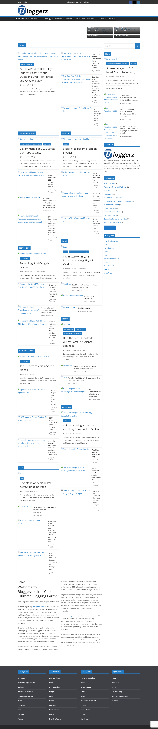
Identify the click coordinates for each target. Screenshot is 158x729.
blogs (70, 616)
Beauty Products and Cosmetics (115, 219)
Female (20, 719)
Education (34, 19)
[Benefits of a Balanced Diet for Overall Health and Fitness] (67, 369)
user (36, 157)
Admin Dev (34, 491)
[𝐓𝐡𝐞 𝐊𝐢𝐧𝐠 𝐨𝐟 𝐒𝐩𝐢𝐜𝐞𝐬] (68, 310)
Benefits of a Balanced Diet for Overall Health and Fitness (85, 367)
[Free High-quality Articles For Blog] (75, 456)
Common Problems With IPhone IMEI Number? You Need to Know (52, 330)
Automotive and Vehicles (113, 198)
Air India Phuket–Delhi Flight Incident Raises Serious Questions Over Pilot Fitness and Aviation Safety (36, 74)
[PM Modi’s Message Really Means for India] (76, 117)
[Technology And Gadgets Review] (38, 253)
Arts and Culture (72, 19)
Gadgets (52, 692)
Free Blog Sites (54, 687)
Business (58, 19)
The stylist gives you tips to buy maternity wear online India (96, 200)
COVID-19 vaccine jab (25, 696)
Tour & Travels (25, 361)
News (102, 19)
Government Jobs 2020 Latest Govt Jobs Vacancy (37, 150)
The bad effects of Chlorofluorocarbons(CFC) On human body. (50, 310)
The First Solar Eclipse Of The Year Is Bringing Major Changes (96, 498)
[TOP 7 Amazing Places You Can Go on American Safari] (32, 426)
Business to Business (25, 692)
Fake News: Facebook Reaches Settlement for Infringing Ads (53, 561)
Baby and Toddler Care (112, 212)
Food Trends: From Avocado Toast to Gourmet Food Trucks (85, 286)
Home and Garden (88, 19)
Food (65, 252)
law (22, 478)
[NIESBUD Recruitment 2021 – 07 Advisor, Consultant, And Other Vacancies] (30, 204)
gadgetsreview (40, 271)
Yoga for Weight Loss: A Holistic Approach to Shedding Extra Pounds (84, 379)
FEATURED (21, 714)
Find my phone (54, 678)
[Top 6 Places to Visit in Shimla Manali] (38, 356)
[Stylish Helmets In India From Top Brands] (76, 180)
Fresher (107, 245)
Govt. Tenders (54, 710)
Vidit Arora (37, 85)
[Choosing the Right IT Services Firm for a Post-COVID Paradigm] (32, 293)
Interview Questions (111, 241)
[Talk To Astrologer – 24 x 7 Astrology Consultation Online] (81, 414)
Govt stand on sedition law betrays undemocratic (35, 485)
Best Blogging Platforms (112, 222)
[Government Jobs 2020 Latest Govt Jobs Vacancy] (38, 139)
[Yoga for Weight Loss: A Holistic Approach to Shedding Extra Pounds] (64, 381)
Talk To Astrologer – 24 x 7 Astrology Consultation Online (81, 427)
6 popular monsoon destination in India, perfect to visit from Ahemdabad (52, 448)
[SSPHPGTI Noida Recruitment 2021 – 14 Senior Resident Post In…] (32, 183)
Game (51, 696)
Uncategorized (80, 329)
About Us (115, 683)
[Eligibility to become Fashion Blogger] (81, 139)
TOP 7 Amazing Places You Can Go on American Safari (53, 423)
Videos (106, 269)
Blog (19, 2)
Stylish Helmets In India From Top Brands (96, 177)
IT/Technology (25, 258)
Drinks (20, 701)
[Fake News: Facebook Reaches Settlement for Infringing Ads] (33, 564)
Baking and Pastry (110, 215)
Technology (47, 19)
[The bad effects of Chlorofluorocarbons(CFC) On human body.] (28, 311)
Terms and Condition (120, 696)
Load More (110, 228)
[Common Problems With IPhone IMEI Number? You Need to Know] (32, 332)
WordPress (108, 273)
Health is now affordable (89, 297)
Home (114, 678)
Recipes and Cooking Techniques (79, 252)
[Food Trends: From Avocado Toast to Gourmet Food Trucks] (66, 287)
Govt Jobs (47, 144)
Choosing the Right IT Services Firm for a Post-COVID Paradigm (53, 290)
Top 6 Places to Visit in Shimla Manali (37, 368)
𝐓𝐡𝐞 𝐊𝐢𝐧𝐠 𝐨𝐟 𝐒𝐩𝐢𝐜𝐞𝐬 (84, 308)
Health (51, 714)
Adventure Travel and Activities (115, 187)
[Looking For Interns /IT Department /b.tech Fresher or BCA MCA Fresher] (75, 62)
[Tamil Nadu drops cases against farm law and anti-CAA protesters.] (25, 511)
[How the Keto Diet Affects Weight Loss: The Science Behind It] (81, 324)
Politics (106, 262)
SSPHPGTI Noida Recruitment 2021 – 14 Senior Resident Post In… (52, 180)
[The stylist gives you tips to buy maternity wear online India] (76, 203)
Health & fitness (21, 19)
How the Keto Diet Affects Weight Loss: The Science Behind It (78, 341)
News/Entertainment (111, 259)
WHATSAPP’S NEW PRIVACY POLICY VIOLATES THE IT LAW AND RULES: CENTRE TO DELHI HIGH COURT (52, 531)
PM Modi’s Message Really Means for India (97, 114)
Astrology (67, 421)
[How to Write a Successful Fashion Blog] (76, 226)
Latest (106, 252)
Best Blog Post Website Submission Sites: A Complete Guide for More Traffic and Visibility (96, 87)
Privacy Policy (117, 692)
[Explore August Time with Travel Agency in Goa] (33, 401)
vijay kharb (78, 434)
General (52, 701)
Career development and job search (31, 144)
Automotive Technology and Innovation (118, 201)
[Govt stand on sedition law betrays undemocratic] (38, 473)
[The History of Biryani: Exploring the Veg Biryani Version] (81, 247)
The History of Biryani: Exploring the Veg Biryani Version (78, 260)
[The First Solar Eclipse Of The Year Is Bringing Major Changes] (76, 501)
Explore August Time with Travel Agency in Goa (53, 397)
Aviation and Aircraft (27, 64)
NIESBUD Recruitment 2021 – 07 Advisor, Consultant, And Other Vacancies (49, 202)
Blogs (114, 687)
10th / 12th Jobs (109, 183)
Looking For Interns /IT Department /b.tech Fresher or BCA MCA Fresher (96, 61)
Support (115, 701)
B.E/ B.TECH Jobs (110, 208)
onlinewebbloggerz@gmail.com (78, 2)
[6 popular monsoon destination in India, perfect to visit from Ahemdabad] (32, 450)
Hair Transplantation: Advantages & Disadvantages (95, 392)
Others (110, 19)
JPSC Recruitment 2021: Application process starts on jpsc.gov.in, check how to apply (52, 226)
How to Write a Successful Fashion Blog (96, 223)
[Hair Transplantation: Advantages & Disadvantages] (74, 394)
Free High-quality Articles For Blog (96, 453)
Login (25, 2)
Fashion (66, 144)
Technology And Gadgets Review (34, 265)
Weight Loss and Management (72, 333)
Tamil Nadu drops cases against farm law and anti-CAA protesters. (44, 509)
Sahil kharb (80, 157)
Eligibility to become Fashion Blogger (80, 150)
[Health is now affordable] (72, 299)
